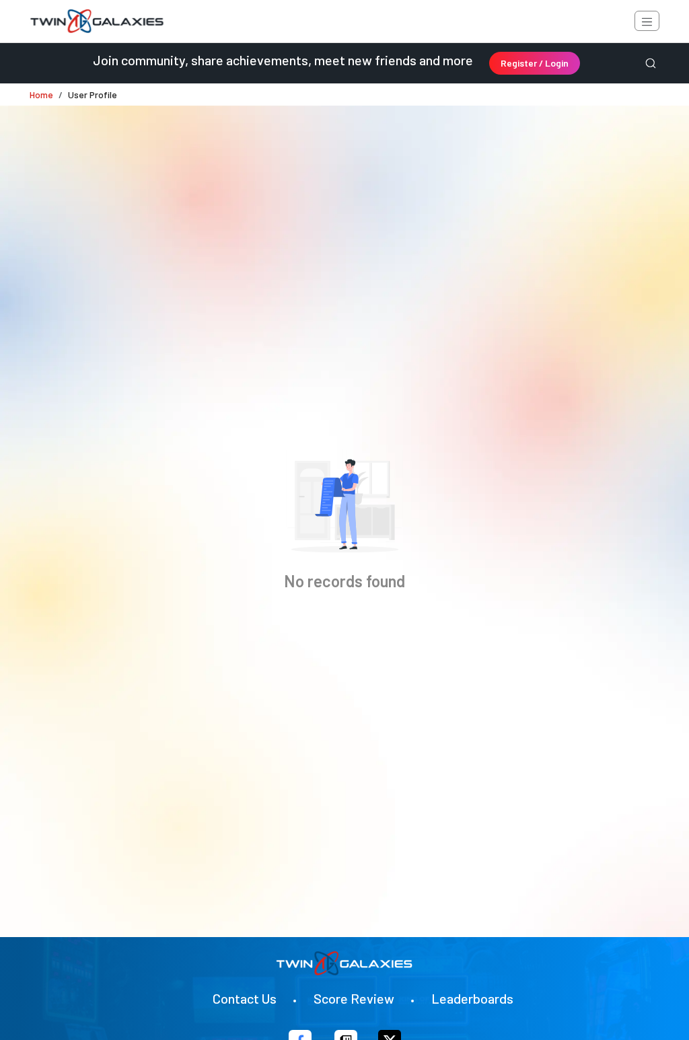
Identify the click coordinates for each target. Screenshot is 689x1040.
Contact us (245, 998)
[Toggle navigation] (646, 21)
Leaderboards (472, 998)
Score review (354, 998)
